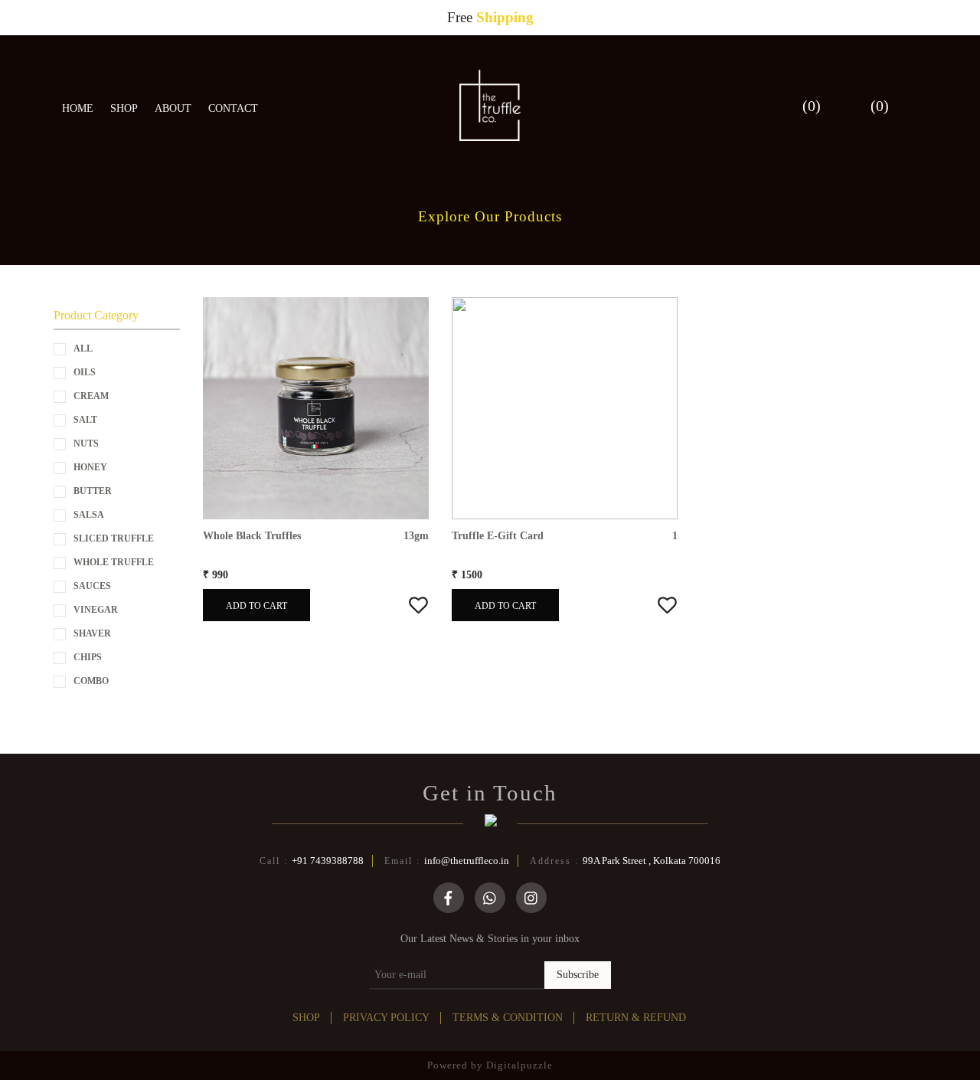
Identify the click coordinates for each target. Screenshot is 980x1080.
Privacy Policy (386, 1017)
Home (77, 108)
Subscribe (578, 974)
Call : (312, 860)
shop (306, 1017)
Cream (91, 396)
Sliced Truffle (114, 538)
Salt (85, 419)
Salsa (89, 514)
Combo (91, 681)
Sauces (92, 586)
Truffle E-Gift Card (498, 536)
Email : (446, 860)
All (83, 348)
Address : (625, 860)
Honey (90, 467)
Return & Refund (636, 1017)
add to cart (256, 606)
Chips (88, 657)
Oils (85, 372)
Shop (124, 108)
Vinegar (96, 609)
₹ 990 (215, 575)
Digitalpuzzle (519, 1065)
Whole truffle (114, 562)
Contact (233, 108)
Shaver (92, 633)
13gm (416, 536)
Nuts (86, 443)
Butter (93, 491)
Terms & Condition (507, 1017)
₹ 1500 (467, 575)
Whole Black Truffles (252, 536)
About (173, 108)
